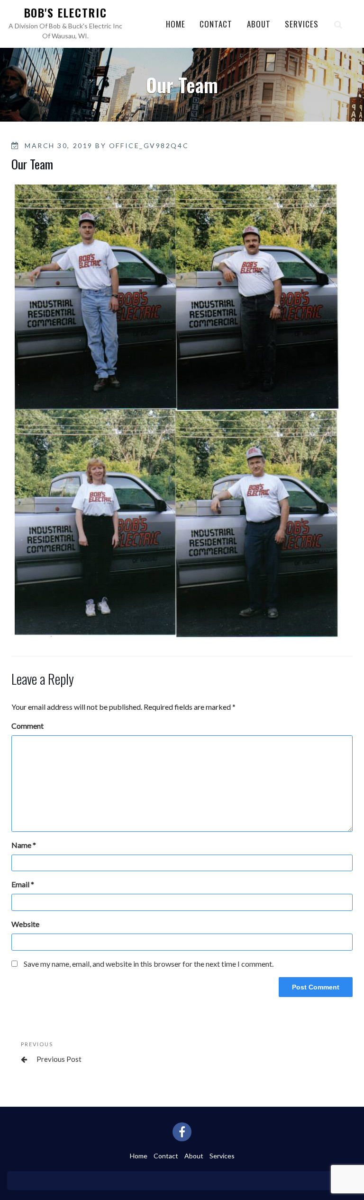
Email (22, 884)
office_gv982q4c (149, 145)
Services (301, 24)
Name (23, 844)
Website (25, 923)
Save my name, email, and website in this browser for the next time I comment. (148, 963)
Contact (216, 24)
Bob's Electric (65, 12)
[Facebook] (182, 1131)
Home (175, 24)
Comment (27, 725)
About (259, 24)
